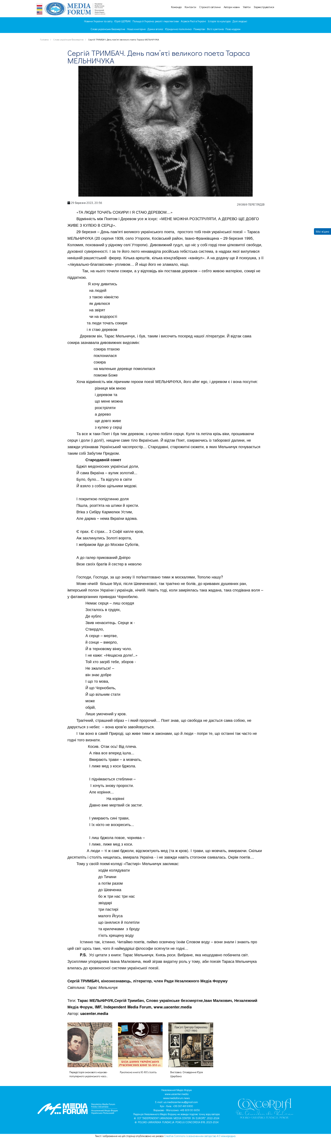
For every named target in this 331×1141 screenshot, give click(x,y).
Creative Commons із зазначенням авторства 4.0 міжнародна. (200, 1136)
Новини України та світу (98, 21)
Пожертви (199, 29)
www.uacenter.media (176, 1094)
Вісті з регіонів (215, 29)
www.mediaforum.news (176, 1098)
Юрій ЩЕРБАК (122, 21)
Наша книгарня (136, 29)
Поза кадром (232, 29)
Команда (176, 7)
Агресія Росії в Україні (193, 21)
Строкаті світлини (210, 7)
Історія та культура (219, 21)
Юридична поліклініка (178, 29)
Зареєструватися (264, 7)
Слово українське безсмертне (108, 29)
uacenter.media (94, 1013)
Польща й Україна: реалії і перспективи (156, 21)
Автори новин (232, 7)
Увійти (247, 7)
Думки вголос (155, 29)
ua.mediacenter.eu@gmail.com (180, 1102)
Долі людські (240, 21)
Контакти (190, 7)
